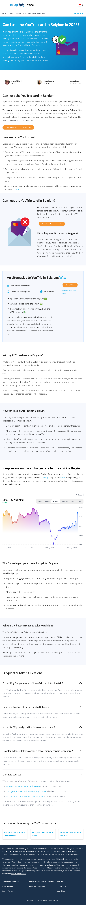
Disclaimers (80, 13)
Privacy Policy (7, 886)
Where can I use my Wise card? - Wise (23, 786)
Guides (10, 13)
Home (4, 13)
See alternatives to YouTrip (52, 224)
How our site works (37, 886)
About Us (60, 881)
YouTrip (44, 477)
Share (80, 495)
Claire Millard (16, 81)
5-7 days (19, 189)
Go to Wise (70, 285)
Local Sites (61, 891)
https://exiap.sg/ (20, 848)
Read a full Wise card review (68, 292)
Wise (62, 277)
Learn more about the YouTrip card (18, 127)
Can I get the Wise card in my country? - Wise (26, 791)
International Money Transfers (41, 881)
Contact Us (61, 886)
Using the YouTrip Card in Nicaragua (70, 834)
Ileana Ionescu (49, 81)
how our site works (18, 873)
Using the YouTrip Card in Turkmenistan (14, 834)
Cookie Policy (7, 891)
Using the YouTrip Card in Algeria (42, 834)
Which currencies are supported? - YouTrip (25, 796)
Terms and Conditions (11, 881)
